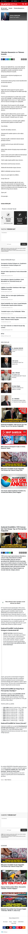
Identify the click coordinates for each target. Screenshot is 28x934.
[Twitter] (4, 59)
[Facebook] (2, 59)
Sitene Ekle (13, 923)
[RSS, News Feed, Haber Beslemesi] (23, 927)
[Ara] (23, 4)
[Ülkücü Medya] (9, 4)
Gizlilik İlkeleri (21, 921)
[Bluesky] (6, 59)
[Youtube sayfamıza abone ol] (10, 927)
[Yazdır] (14, 59)
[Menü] (25, 4)
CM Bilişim (5, 932)
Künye (10, 921)
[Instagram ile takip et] (17, 927)
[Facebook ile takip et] (4, 927)
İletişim (14, 921)
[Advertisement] (14, 35)
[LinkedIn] (8, 59)
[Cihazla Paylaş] (12, 59)
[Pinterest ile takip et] (20, 927)
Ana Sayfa (5, 8)
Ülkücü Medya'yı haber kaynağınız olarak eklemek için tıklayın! (15, 602)
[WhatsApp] (10, 59)
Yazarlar (10, 8)
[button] (22, 59)
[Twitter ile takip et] (7, 927)
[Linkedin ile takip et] (14, 927)
